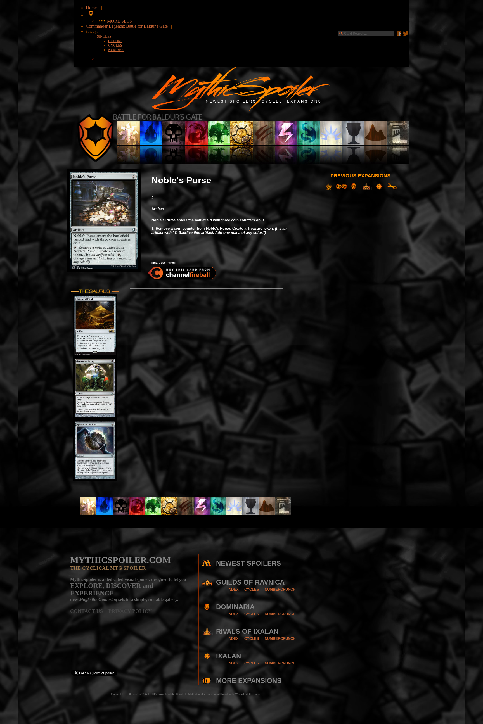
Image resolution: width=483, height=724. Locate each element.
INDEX (233, 589)
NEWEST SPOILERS (248, 563)
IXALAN (228, 656)
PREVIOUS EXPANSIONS (360, 176)
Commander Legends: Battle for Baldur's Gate (127, 26)
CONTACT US (89, 611)
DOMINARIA (235, 607)
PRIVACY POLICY (130, 611)
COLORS (115, 41)
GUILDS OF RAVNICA (250, 582)
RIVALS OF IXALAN (247, 631)
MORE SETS (119, 21)
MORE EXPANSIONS (248, 680)
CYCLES (115, 45)
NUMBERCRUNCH (280, 589)
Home (91, 7)
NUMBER (116, 50)
